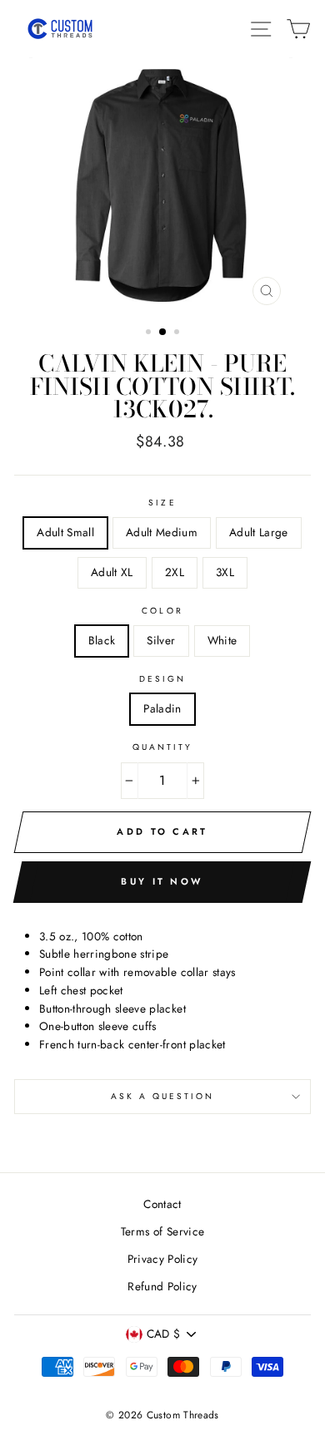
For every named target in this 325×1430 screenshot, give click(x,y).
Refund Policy (162, 1286)
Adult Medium (162, 532)
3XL (225, 572)
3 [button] (178, 333)
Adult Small (65, 532)
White (223, 640)
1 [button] (150, 333)
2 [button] (163, 332)
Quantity (162, 747)
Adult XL (112, 572)
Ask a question (163, 1096)
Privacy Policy (163, 1258)
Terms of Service (162, 1231)
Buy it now (161, 881)
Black (102, 640)
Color (162, 610)
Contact (162, 1204)
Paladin (162, 708)
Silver (161, 640)
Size (162, 502)
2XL (174, 572)
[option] (162, 185)
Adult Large (258, 532)
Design (162, 679)
